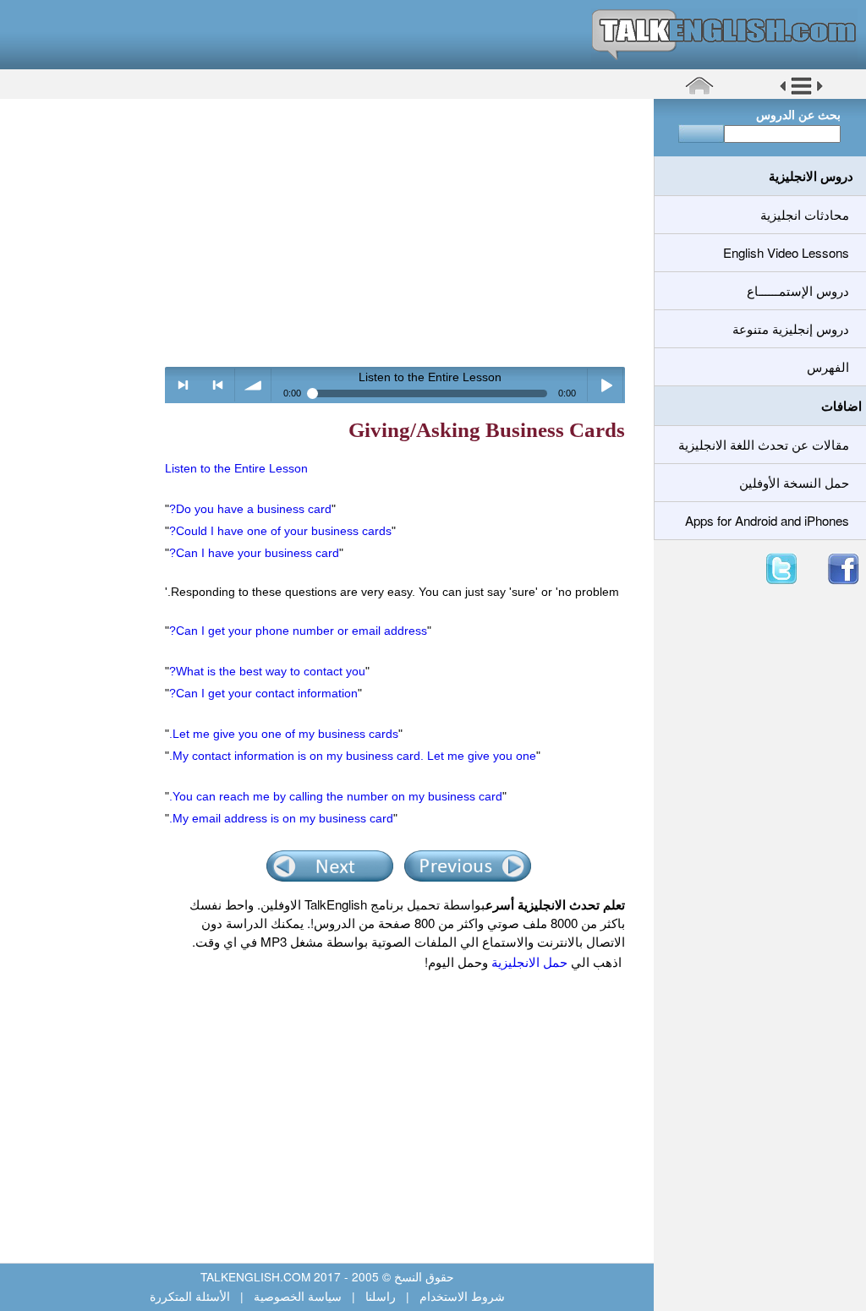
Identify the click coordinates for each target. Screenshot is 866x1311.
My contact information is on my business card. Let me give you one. (352, 755)
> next (183, 385)
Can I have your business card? (254, 553)
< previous (217, 385)
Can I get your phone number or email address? (298, 630)
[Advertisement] (321, 232)
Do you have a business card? (250, 509)
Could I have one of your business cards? (280, 531)
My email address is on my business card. (281, 818)
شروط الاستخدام (460, 1295)
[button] (801, 92)
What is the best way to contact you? (267, 671)
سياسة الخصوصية (297, 1295)
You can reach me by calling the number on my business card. (335, 796)
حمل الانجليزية (527, 961)
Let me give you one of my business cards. (283, 733)
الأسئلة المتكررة (191, 1295)
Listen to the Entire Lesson (236, 468)
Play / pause (605, 385)
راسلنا (380, 1295)
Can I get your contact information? (263, 693)
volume (253, 385)
